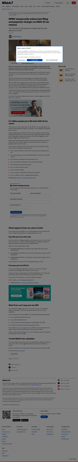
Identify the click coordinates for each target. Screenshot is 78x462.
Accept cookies (34, 60)
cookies (25, 51)
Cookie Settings (21, 60)
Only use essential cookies (52, 60)
